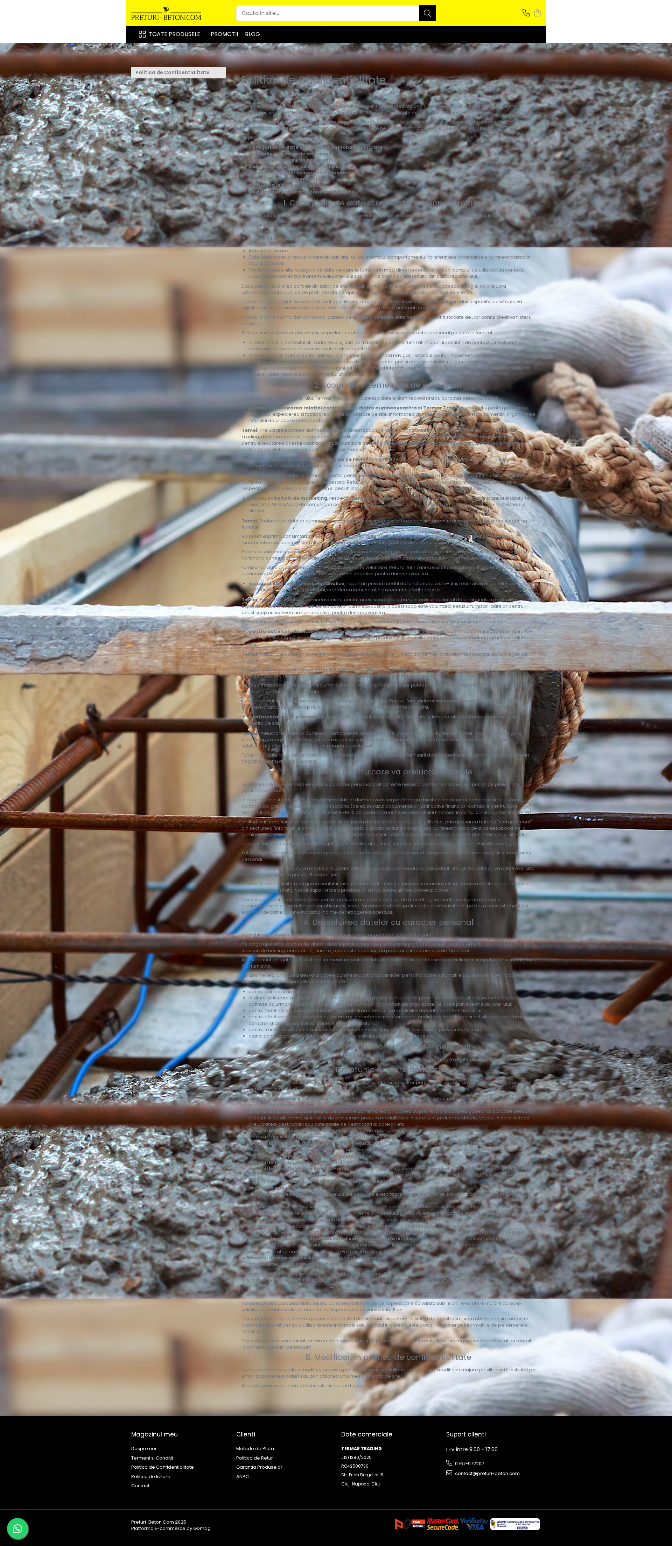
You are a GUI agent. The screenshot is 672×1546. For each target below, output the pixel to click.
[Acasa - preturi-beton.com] (166, 13)
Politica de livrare (150, 1477)
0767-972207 (469, 1463)
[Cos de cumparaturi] (537, 13)
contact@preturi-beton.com (487, 1473)
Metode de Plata (255, 1449)
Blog (252, 34)
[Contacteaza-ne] (526, 13)
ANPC (242, 1477)
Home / (140, 51)
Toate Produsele (174, 34)
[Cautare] (427, 13)
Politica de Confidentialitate (185, 51)
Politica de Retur (254, 1458)
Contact (140, 1486)
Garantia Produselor (259, 1467)
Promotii (224, 34)
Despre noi (143, 1449)
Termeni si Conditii (152, 1458)
